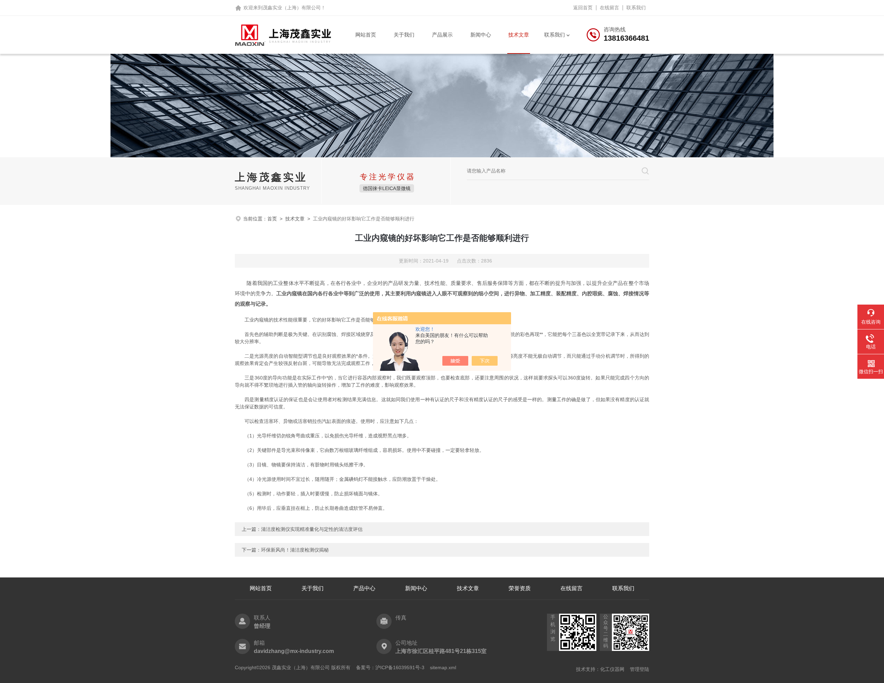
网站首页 (365, 35)
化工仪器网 (612, 669)
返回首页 (583, 7)
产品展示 (442, 35)
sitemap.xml (443, 667)
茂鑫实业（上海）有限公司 (292, 7)
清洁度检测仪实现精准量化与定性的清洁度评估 (312, 529)
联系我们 (636, 7)
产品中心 (364, 588)
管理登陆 (639, 669)
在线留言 (609, 7)
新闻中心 (480, 35)
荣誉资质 (520, 588)
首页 (272, 218)
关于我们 (404, 35)
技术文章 (518, 35)
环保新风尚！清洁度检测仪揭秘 (295, 550)
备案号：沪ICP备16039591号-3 (390, 667)
